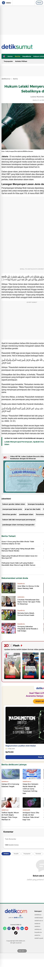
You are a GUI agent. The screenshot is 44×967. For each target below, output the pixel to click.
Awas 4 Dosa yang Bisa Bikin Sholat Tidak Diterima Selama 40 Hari (18, 543)
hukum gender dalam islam (13, 504)
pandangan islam (26, 514)
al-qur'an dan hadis (32, 509)
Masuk (39, 2)
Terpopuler (8, 61)
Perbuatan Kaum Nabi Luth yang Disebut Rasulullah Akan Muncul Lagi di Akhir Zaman (18, 564)
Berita (17, 56)
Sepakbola (26, 56)
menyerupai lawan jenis (12, 509)
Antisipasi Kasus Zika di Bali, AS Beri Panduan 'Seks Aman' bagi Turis (31, 816)
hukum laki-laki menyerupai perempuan (18, 520)
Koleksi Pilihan (21, 61)
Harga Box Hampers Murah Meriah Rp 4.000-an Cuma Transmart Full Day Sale (30, 788)
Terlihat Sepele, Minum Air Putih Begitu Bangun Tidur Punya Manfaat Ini (10, 816)
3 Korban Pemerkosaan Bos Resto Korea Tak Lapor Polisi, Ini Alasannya (28, 602)
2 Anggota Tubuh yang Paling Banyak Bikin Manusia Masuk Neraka (18, 550)
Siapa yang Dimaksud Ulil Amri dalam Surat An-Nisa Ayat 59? (20, 557)
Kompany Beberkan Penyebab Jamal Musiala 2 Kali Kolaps (27, 629)
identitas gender (9, 514)
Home (10, 56)
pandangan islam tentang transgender (18, 525)
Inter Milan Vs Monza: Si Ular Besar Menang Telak (28, 587)
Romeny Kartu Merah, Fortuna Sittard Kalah (25, 614)
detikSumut (6, 79)
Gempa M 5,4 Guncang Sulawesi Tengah (10, 785)
